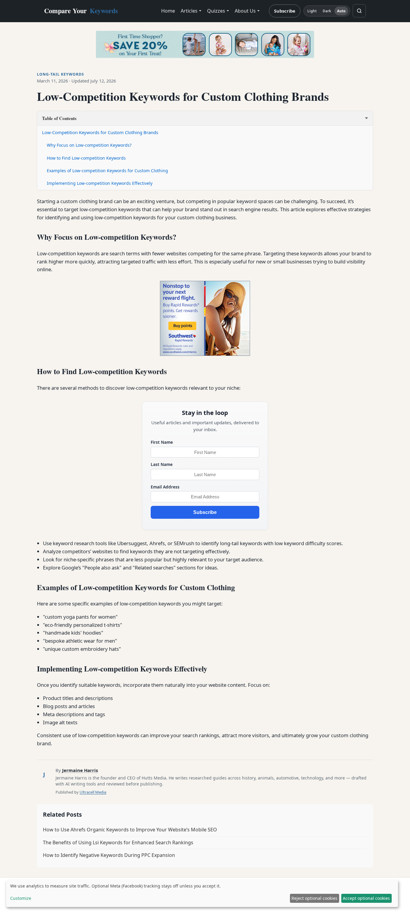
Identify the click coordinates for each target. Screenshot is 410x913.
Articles (189, 11)
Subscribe (284, 11)
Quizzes (216, 11)
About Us (245, 11)
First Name (162, 442)
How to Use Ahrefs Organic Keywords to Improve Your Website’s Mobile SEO (130, 829)
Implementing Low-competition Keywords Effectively (99, 183)
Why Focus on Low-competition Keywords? (89, 145)
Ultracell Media (93, 792)
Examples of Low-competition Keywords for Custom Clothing (107, 170)
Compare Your (81, 11)
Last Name (162, 464)
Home (168, 11)
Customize (20, 898)
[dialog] (202, 893)
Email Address (165, 487)
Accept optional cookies (366, 898)
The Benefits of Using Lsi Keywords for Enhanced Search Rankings (118, 842)
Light (312, 11)
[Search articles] (359, 10)
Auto (341, 11)
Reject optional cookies (314, 898)
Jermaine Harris (80, 770)
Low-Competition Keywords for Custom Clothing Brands (100, 132)
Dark (327, 11)
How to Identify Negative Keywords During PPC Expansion (109, 855)
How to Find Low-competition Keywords (86, 158)
